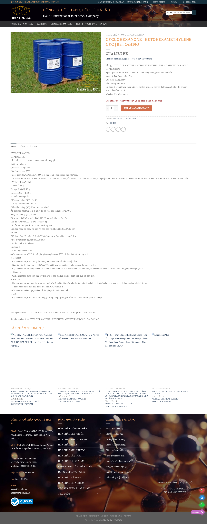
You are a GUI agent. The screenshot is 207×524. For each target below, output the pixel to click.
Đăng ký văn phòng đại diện (118, 472)
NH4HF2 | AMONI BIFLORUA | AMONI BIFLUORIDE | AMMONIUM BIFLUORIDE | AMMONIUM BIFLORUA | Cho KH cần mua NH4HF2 (32, 393)
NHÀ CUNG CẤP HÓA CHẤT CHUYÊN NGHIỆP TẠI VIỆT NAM (35, 2)
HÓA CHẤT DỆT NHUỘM (71, 434)
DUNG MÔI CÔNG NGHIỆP (72, 472)
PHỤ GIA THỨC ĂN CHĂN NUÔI (75, 466)
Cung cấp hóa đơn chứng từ (118, 461)
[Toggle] (100, 493)
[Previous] (11, 373)
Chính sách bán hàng (61, 24)
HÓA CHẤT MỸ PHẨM (69, 477)
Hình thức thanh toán (115, 455)
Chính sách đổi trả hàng (116, 450)
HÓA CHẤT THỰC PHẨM (71, 461)
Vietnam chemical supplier (117, 59)
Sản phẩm (42, 24)
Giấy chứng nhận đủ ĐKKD (118, 477)
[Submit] (194, 12)
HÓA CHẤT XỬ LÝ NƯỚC (71, 450)
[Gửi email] (187, 24)
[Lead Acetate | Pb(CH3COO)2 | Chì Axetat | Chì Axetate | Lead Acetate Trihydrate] (80, 359)
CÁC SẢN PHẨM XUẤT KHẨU (74, 488)
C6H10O (113, 123)
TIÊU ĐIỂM (64, 494)
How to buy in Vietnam (141, 59)
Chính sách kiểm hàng (115, 445)
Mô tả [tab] (13, 146)
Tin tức (103, 24)
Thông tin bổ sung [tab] (27, 146)
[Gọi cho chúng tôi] (191, 24)
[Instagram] (183, 24)
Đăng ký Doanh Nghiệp (116, 466)
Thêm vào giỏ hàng (136, 108)
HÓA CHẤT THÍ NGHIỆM (71, 483)
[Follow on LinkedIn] (194, 24)
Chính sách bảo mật (114, 434)
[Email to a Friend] (118, 129)
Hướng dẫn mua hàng (137, 2)
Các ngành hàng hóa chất (111, 2)
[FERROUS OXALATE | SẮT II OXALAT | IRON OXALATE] (174, 359)
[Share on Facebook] (108, 129)
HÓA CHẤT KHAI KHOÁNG (72, 439)
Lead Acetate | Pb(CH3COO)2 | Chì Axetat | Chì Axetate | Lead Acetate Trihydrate (79, 392)
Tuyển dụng (91, 24)
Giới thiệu (28, 24)
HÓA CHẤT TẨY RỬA (69, 455)
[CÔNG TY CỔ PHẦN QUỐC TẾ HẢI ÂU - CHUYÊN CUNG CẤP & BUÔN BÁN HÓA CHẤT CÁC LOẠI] (25, 13)
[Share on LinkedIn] (123, 129)
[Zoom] (14, 89)
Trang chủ (16, 24)
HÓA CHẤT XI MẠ (67, 445)
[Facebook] (180, 24)
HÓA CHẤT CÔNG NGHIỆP (132, 35)
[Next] (196, 373)
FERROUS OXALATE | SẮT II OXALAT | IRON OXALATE (170, 392)
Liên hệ (79, 24)
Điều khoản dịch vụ (114, 428)
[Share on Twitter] (113, 129)
